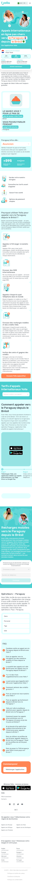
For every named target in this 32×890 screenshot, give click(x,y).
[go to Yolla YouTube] (22, 804)
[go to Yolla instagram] (14, 804)
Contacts (4, 799)
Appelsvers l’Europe (6, 825)
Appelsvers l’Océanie (7, 830)
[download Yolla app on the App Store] (16, 448)
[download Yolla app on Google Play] (16, 453)
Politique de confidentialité (14, 879)
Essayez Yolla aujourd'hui (16, 376)
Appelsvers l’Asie (21, 825)
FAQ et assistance (6, 796)
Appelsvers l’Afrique (6, 827)
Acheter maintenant (16, 66)
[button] (22, 3)
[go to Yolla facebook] (10, 804)
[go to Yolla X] (18, 804)
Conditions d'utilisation (13, 876)
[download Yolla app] (8, 788)
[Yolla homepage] (5, 3)
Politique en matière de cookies (16, 873)
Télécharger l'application (15, 769)
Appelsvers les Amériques (23, 827)
